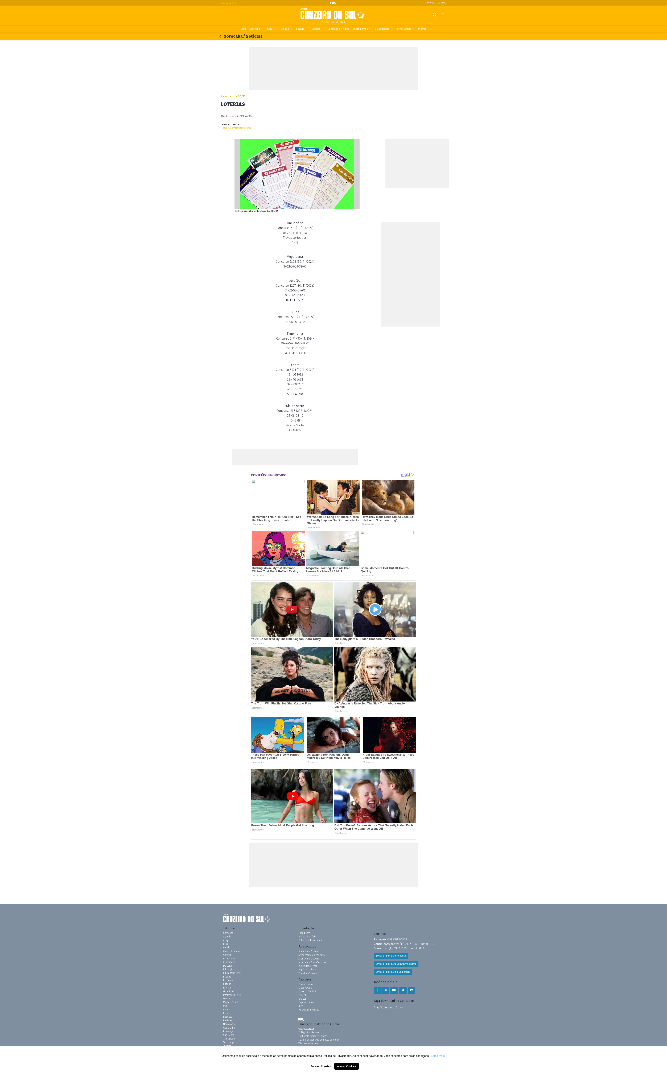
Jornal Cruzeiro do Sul (333, 14)
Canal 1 (227, 947)
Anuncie (431, 3)
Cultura (300, 28)
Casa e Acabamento (233, 951)
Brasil (226, 943)
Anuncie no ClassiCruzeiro (312, 962)
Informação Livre (232, 994)
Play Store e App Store (388, 1007)
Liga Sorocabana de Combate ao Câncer (319, 1039)
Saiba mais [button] (438, 1055)
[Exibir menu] (442, 15)
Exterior (227, 987)
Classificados (382, 28)
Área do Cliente (229, 3)
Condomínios (230, 958)
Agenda (227, 936)
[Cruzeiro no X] (403, 990)
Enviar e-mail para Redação (391, 955)
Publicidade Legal (307, 966)
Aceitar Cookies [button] (346, 1066)
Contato (442, 3)
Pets (225, 1013)
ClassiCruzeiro (306, 984)
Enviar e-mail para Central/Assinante (396, 963)
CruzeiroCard (305, 987)
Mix (225, 1005)
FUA (301, 1019)
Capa (243, 28)
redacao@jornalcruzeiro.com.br (236, 128)
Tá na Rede (229, 1038)
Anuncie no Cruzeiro (308, 958)
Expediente (304, 933)
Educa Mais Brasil (232, 973)
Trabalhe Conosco (308, 973)
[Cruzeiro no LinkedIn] (411, 990)
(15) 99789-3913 (397, 939)
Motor (226, 1009)
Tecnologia (228, 1042)
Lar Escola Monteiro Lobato (312, 1036)
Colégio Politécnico (308, 1032)
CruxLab (302, 995)
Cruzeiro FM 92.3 (307, 991)
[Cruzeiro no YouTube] (394, 990)
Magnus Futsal (230, 1002)
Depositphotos (306, 1002)
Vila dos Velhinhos (308, 1043)
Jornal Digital (404, 28)
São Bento (228, 1035)
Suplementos (360, 28)
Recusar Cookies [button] (321, 1066)
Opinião (285, 28)
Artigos (226, 940)
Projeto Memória (307, 936)
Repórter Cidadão (307, 969)
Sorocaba (254, 28)
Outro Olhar (229, 1027)
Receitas (227, 1016)
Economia (228, 980)
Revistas (227, 1020)
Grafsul (302, 998)
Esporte (316, 28)
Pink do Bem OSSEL (308, 1009)
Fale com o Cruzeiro (308, 951)
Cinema (227, 954)
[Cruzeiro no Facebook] (377, 990)
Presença (228, 1031)
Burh (300, 1006)
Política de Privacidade (310, 940)
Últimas (422, 28)
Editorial (227, 984)
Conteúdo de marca (338, 28)
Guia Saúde (229, 991)
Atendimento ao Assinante (312, 955)
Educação (228, 969)
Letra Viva (228, 998)
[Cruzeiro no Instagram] (385, 990)
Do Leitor (228, 965)
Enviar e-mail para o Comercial (393, 971)
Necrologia (229, 1024)
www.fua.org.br (306, 1028)
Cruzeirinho (229, 962)
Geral (270, 28)
